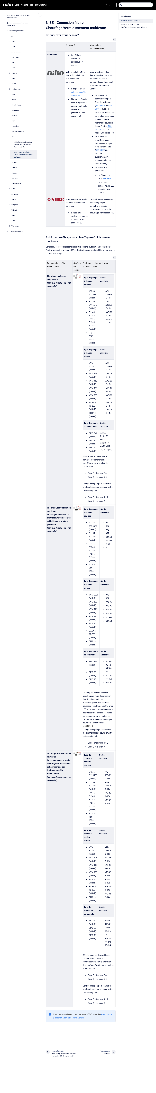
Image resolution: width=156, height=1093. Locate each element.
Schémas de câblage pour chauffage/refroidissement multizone (134, 26)
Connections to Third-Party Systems (31, 5)
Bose (13, 68)
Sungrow (14, 205)
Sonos (13, 199)
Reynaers (14, 178)
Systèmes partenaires (16, 31)
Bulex (13, 78)
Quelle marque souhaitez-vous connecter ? (17, 24)
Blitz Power (15, 57)
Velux (13, 215)
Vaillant (14, 210)
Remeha (14, 168)
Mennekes (15, 126)
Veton (13, 221)
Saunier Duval (16, 183)
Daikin (13, 84)
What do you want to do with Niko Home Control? (18, 16)
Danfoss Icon (16, 89)
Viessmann (15, 226)
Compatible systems (16, 231)
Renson (14, 173)
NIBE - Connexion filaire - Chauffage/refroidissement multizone (23, 154)
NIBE (13, 137)
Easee (13, 100)
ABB (12, 36)
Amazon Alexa (16, 52)
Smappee (14, 194)
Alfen (13, 47)
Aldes (13, 41)
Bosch (13, 62)
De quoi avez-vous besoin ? (130, 21)
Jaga (13, 121)
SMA (13, 189)
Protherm (14, 162)
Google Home (16, 105)
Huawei (14, 115)
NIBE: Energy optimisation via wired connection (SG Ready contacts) (23, 144)
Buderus (14, 73)
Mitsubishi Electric (17, 131)
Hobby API (15, 110)
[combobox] (136, 5)
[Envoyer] (121, 5)
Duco (13, 94)
